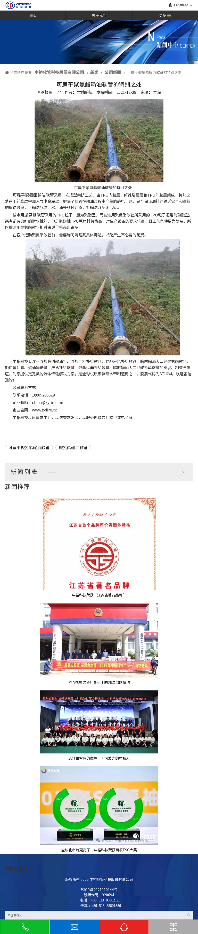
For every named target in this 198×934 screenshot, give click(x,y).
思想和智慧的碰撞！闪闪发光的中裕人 (99, 758)
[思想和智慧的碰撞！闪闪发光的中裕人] (99, 721)
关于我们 (99, 15)
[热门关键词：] (189, 915)
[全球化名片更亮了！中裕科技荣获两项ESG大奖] (99, 805)
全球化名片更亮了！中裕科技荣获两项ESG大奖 (99, 849)
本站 (157, 92)
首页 (33, 15)
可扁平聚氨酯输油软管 (33, 195)
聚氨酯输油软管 (73, 447)
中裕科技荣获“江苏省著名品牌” (99, 594)
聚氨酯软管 (34, 215)
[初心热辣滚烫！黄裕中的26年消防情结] (99, 640)
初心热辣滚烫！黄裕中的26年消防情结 (99, 682)
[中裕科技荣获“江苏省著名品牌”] (99, 543)
